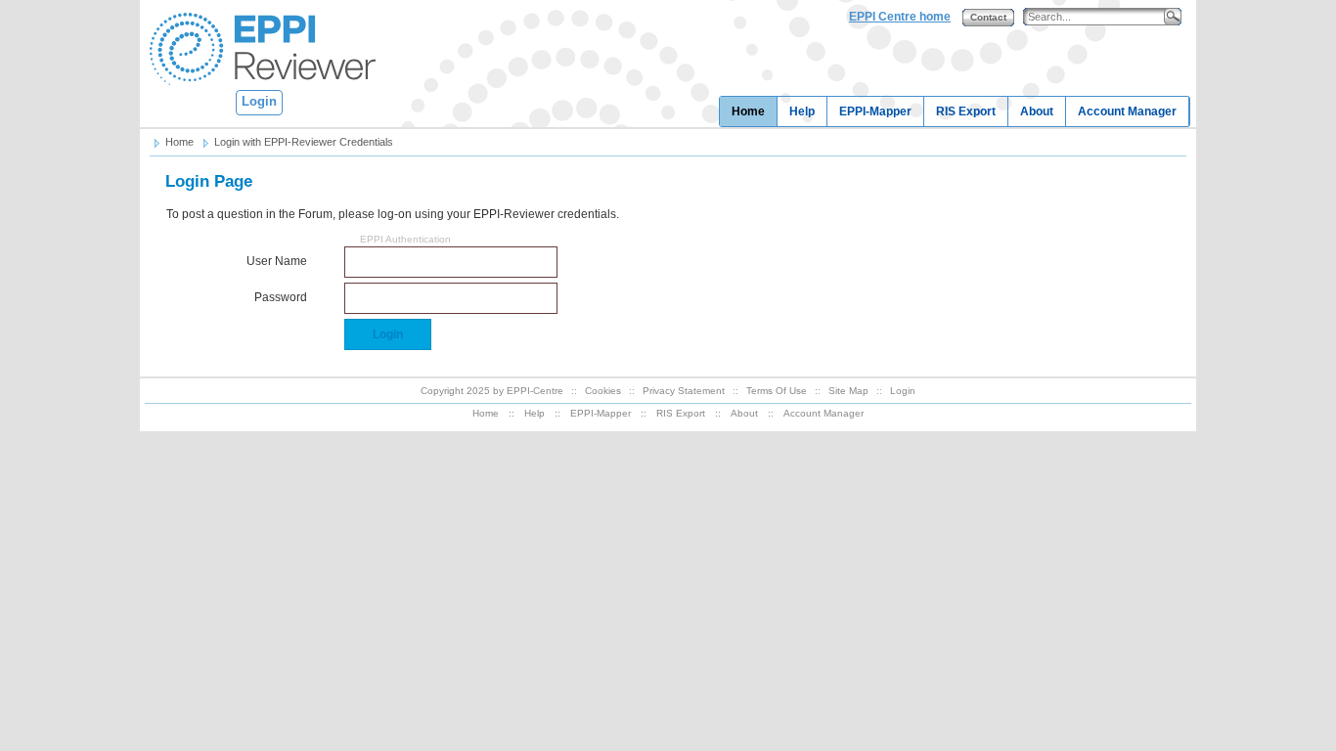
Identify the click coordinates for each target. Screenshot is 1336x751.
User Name (276, 261)
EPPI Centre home (900, 16)
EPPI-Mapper (875, 111)
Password (280, 297)
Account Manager (1127, 111)
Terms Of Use (776, 390)
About (1036, 111)
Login (259, 101)
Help (802, 111)
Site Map (848, 390)
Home (748, 111)
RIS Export (966, 111)
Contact (988, 17)
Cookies (603, 390)
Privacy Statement (684, 390)
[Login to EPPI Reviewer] (259, 48)
